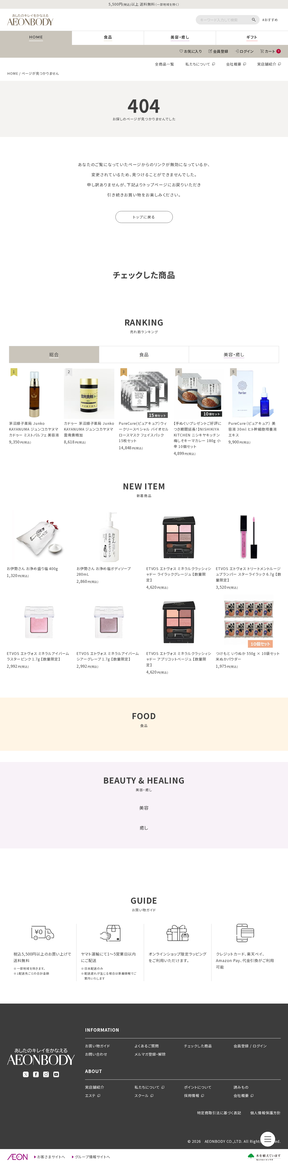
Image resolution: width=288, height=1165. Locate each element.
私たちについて (198, 64)
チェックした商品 (198, 1045)
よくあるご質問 (147, 1045)
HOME (12, 73)
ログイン (247, 51)
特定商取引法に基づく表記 (219, 1112)
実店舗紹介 (266, 64)
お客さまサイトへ (51, 1156)
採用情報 (191, 1095)
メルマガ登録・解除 (150, 1054)
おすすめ (271, 19)
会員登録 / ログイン (250, 1045)
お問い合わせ (96, 1054)
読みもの (241, 1087)
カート (272, 51)
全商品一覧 (164, 64)
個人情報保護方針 (265, 1112)
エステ (90, 1095)
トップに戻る (144, 217)
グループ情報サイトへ (92, 1156)
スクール (142, 1095)
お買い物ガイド (97, 1045)
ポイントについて (198, 1087)
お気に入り (193, 51)
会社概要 (233, 64)
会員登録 (220, 51)
